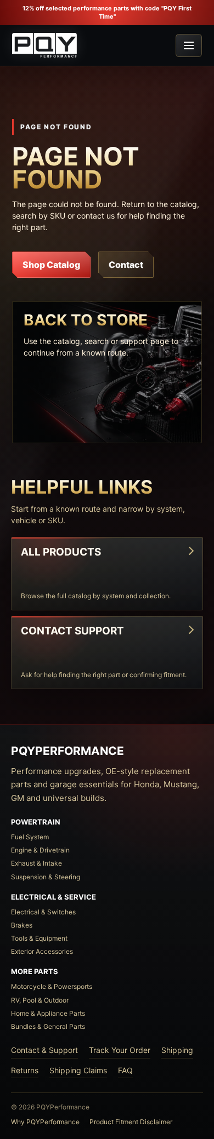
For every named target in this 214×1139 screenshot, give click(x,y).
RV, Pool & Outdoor (40, 1000)
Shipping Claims (78, 1070)
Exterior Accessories (42, 951)
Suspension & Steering (45, 877)
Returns (24, 1070)
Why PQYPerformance (45, 1122)
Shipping (177, 1050)
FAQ (125, 1070)
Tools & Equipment (39, 938)
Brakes (21, 925)
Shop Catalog (51, 264)
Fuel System (30, 837)
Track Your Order (119, 1050)
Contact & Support (44, 1050)
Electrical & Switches (43, 912)
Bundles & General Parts (48, 1026)
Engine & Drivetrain (40, 850)
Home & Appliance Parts (48, 1013)
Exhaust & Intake (36, 863)
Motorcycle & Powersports (51, 986)
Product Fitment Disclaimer (130, 1122)
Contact (126, 264)
